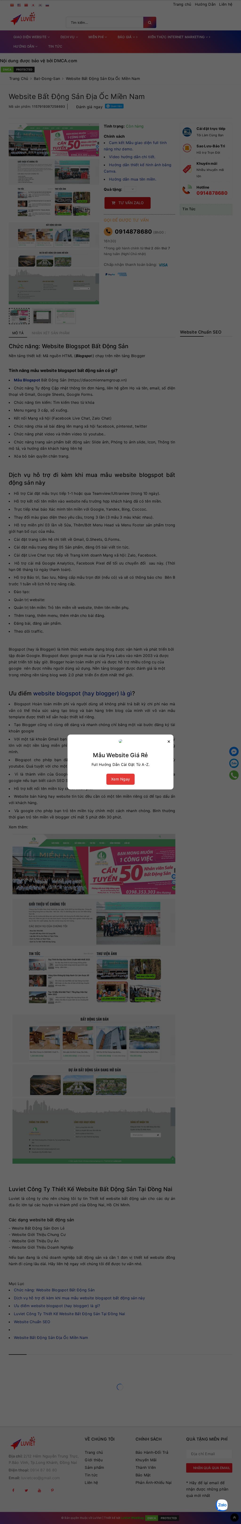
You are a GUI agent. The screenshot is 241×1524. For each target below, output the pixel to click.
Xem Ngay (120, 779)
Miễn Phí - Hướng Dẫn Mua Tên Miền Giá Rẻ (59, 1508)
